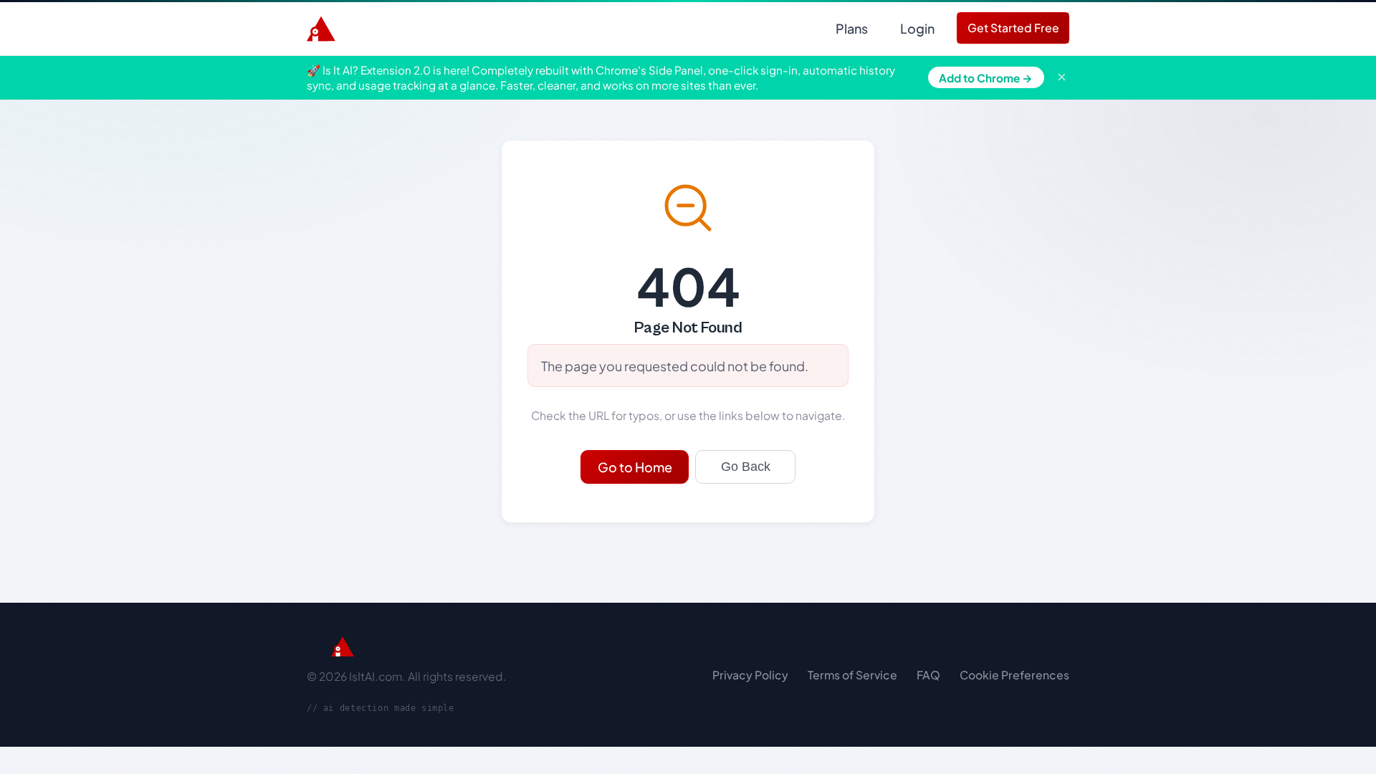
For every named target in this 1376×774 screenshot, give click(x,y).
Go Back (745, 466)
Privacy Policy (750, 675)
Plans (852, 28)
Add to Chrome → (986, 78)
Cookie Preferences (1014, 675)
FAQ (928, 675)
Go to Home (635, 467)
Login (917, 28)
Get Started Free (1013, 27)
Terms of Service (852, 675)
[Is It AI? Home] (321, 28)
